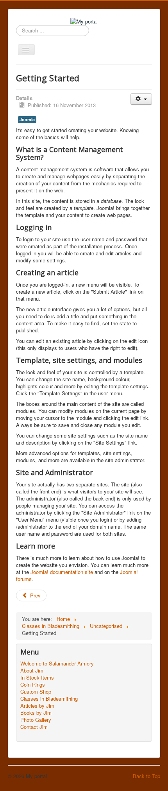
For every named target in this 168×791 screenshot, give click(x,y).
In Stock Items (37, 677)
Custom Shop (35, 691)
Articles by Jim (37, 705)
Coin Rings (32, 684)
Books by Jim (36, 712)
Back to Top (146, 776)
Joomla (27, 119)
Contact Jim (34, 726)
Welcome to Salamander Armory (57, 663)
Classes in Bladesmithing (49, 698)
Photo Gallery (35, 719)
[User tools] (141, 99)
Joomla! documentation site (61, 572)
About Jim (31, 670)
